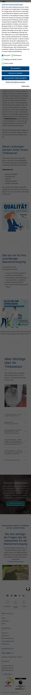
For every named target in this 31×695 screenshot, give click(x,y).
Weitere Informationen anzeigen (15, 82)
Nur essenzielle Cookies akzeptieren (15, 78)
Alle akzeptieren (15, 68)
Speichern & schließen (15, 73)
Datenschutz (25, 86)
